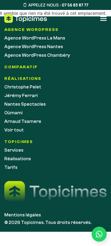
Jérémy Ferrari (21, 95)
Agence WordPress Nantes (33, 46)
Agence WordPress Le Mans (34, 38)
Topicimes (18, 141)
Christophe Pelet (22, 87)
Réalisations (17, 158)
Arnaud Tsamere (22, 121)
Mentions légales (22, 215)
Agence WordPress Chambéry (37, 55)
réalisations (22, 78)
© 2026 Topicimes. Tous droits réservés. (47, 222)
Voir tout (14, 130)
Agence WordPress (31, 29)
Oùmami (13, 112)
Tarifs (11, 167)
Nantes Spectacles (25, 104)
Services (13, 150)
